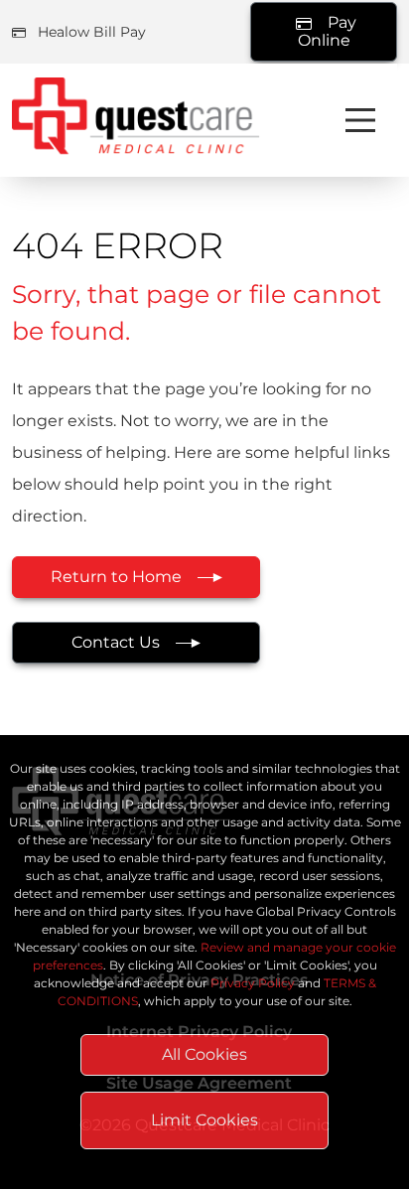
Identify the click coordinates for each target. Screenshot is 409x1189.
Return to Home (116, 576)
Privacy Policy (252, 982)
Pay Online (327, 31)
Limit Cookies (204, 1120)
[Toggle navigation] (360, 120)
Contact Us (115, 642)
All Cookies (204, 1054)
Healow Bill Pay (92, 32)
